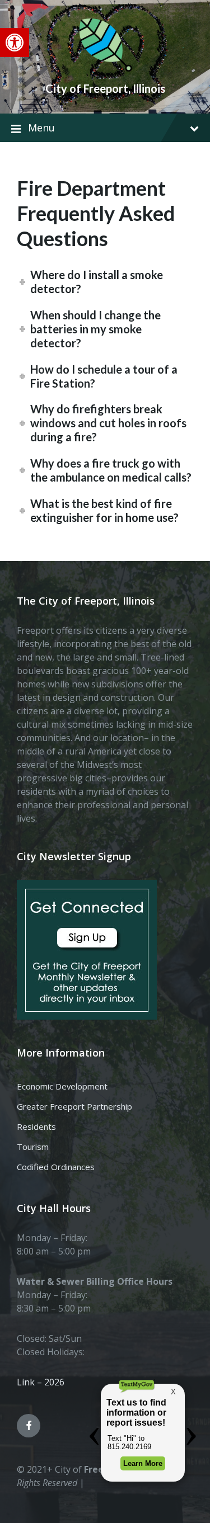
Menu (41, 127)
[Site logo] (105, 69)
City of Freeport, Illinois (105, 88)
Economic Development (62, 1086)
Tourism (33, 1146)
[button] (14, 42)
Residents (36, 1126)
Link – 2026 (40, 1382)
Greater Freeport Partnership (74, 1106)
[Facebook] (28, 1425)
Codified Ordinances (56, 1166)
